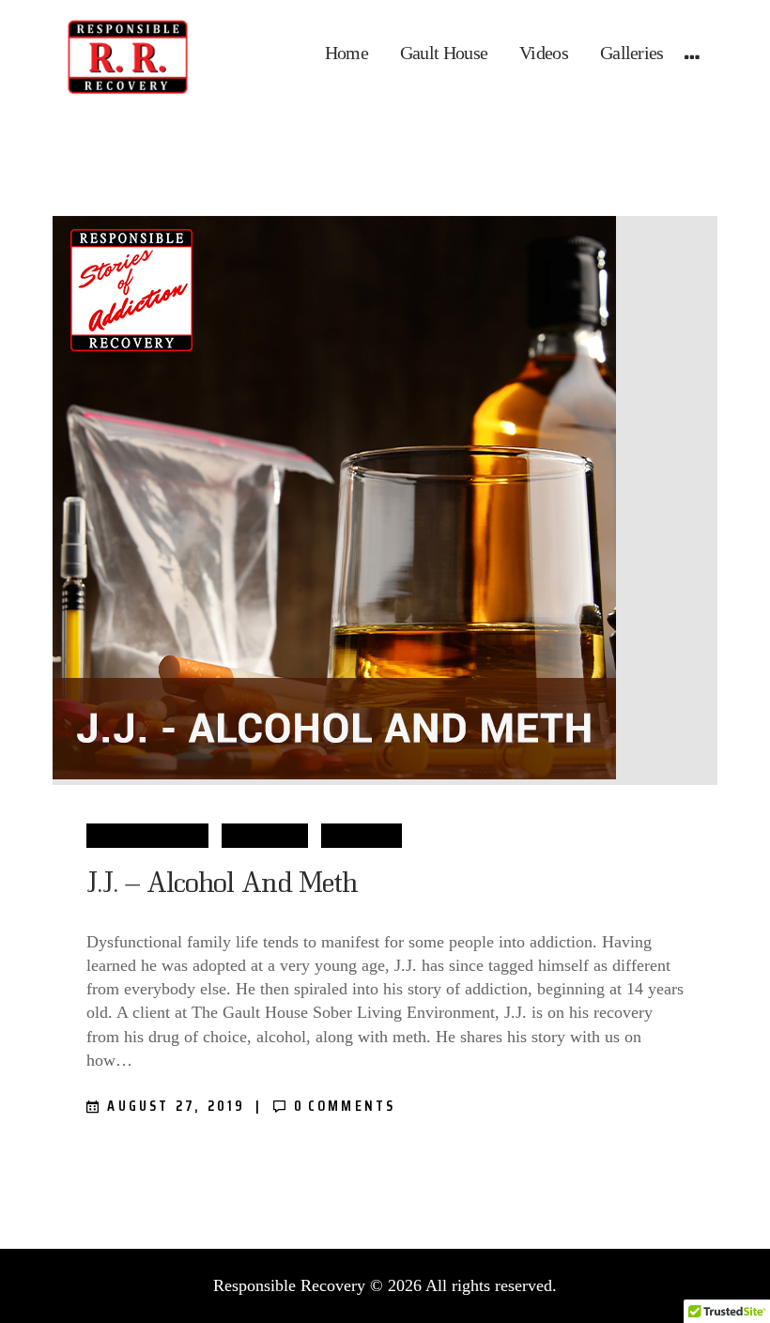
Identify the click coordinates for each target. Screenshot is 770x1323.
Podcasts (361, 835)
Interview (264, 835)
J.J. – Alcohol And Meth (222, 881)
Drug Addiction (147, 835)
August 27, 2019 (176, 1105)
